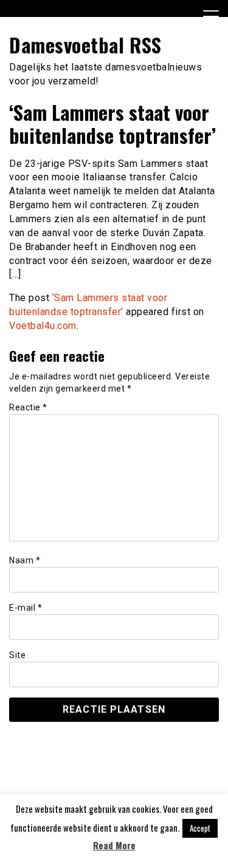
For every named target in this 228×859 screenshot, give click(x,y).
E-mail (25, 608)
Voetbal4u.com (43, 325)
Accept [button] (200, 828)
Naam (24, 560)
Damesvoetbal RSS (85, 44)
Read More (114, 845)
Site (17, 655)
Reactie (28, 407)
